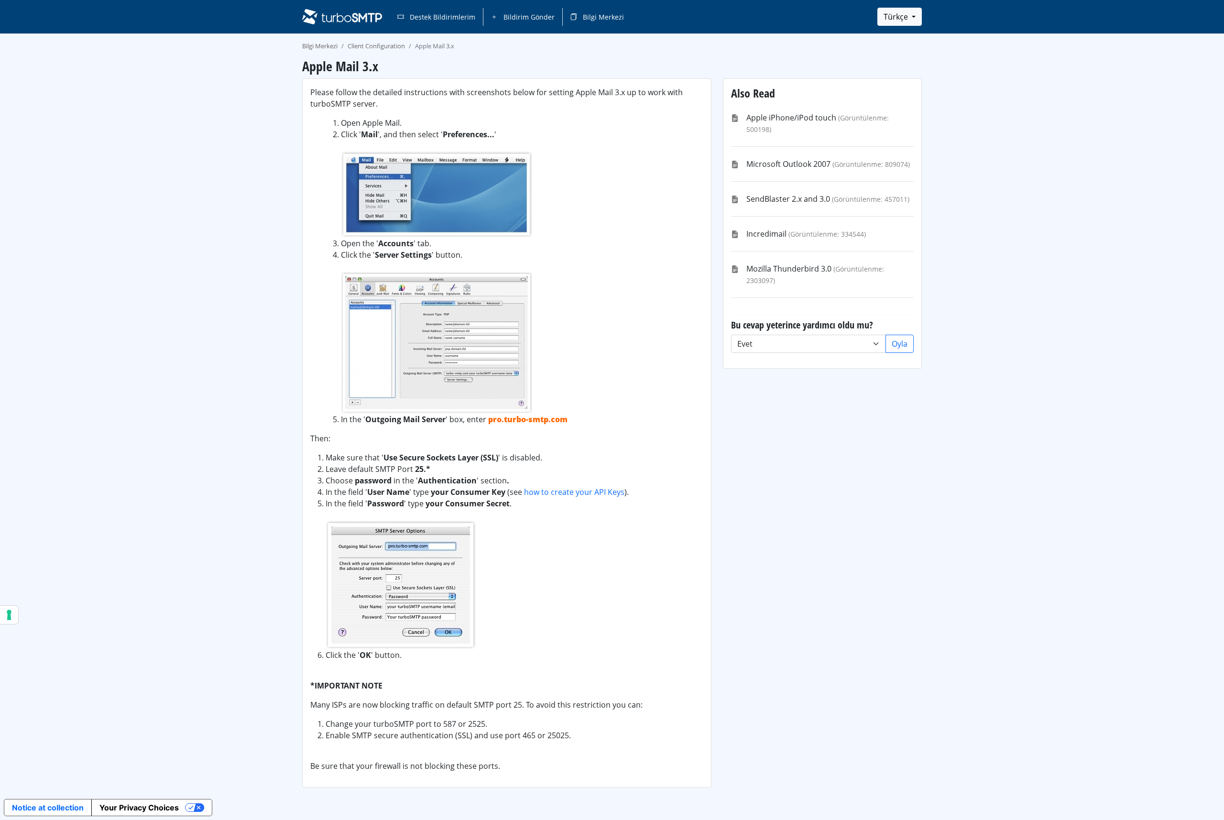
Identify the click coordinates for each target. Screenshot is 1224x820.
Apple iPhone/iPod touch (791, 117)
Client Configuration (376, 46)
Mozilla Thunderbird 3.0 (788, 268)
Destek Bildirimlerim (441, 17)
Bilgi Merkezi (602, 17)
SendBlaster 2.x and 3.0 (788, 199)
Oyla (899, 344)
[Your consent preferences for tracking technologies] (9, 615)
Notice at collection (48, 807)
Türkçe (897, 16)
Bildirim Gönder (528, 17)
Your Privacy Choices (139, 807)
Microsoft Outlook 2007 (788, 164)
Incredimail (766, 234)
